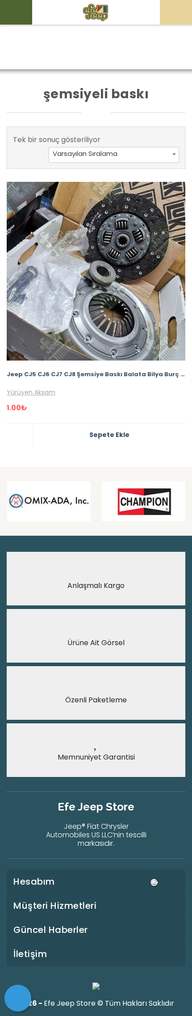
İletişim (30, 954)
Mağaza (86, 47)
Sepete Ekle (109, 434)
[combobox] (114, 155)
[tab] (96, 881)
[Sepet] (17, 998)
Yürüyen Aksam (31, 392)
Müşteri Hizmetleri (54, 905)
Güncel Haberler (50, 930)
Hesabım (34, 881)
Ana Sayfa (44, 47)
